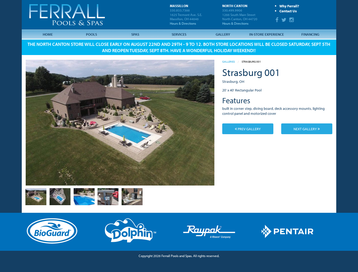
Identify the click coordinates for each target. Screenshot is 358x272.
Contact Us (288, 10)
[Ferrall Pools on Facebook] (277, 20)
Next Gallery (306, 128)
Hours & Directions (183, 23)
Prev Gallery (249, 128)
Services (179, 34)
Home (48, 34)
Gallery (223, 34)
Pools (91, 34)
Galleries (228, 61)
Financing (310, 34)
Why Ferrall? (289, 5)
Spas (135, 34)
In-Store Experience (266, 34)
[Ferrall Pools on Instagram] (292, 20)
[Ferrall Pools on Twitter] (284, 20)
